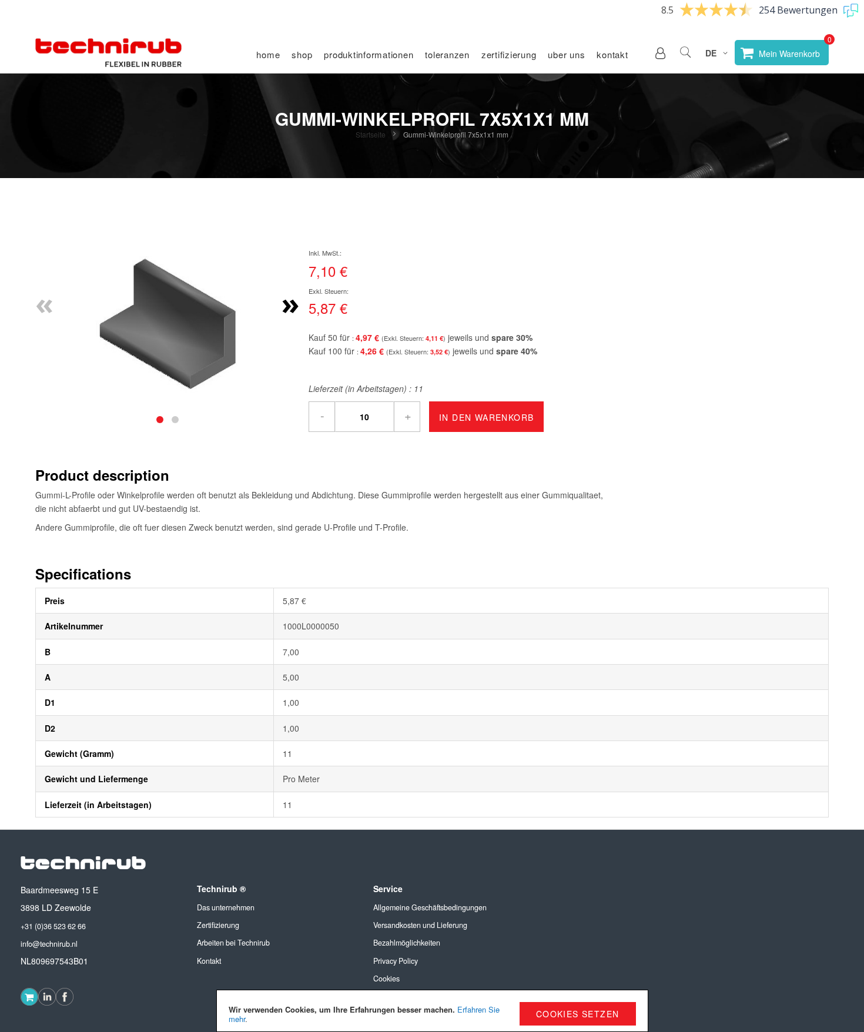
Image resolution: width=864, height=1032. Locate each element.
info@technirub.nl (49, 944)
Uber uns (566, 54)
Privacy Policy (395, 961)
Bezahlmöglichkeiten (406, 942)
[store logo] (108, 53)
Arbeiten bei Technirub (233, 942)
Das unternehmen (225, 907)
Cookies (386, 978)
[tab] (159, 419)
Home (268, 54)
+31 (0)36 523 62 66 (53, 926)
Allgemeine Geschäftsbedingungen (430, 907)
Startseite (371, 134)
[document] (432, 1011)
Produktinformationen (368, 54)
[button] (660, 52)
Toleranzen (447, 54)
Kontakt (612, 54)
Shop (302, 54)
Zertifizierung (509, 54)
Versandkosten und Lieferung (420, 925)
